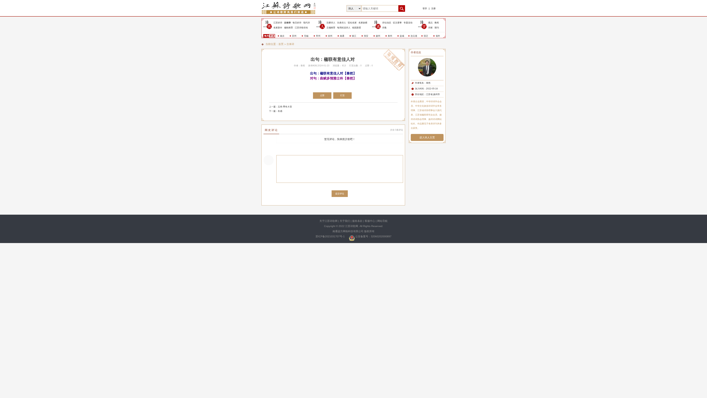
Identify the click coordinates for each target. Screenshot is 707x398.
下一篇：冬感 (275, 111)
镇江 (354, 36)
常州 (318, 36)
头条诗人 (341, 22)
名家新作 (277, 27)
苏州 (294, 36)
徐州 (330, 36)
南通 (342, 36)
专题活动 (408, 22)
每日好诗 (297, 22)
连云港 (414, 36)
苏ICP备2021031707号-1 (330, 236)
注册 (433, 8)
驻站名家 (352, 22)
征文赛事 (397, 22)
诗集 (384, 27)
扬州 (378, 36)
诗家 (430, 27)
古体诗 (287, 22)
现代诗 (306, 22)
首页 (281, 44)
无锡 (306, 36)
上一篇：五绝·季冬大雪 (280, 106)
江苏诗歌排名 (301, 27)
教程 (437, 22)
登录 (425, 8)
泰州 (390, 36)
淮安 (366, 36)
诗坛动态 (386, 22)
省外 (438, 36)
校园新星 (356, 27)
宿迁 (426, 36)
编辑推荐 (288, 27)
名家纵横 (362, 22)
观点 (430, 22)
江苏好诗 (277, 22)
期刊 (437, 27)
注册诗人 (330, 22)
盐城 (402, 36)
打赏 (342, 95)
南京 (282, 36)
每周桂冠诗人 (343, 27)
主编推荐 (330, 27)
